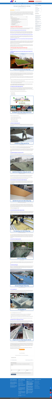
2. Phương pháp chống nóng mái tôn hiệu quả (15, 18)
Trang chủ (11, 3)
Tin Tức (37, 3)
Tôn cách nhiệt (36, 9)
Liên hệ (35, 3)
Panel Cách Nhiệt (19, 3)
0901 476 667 (27, 389)
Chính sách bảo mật (37, 382)
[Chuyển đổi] (41, 8)
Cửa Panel (36, 7)
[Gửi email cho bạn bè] (21, 353)
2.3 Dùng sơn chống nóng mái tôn (14, 20)
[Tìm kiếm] (15, 1)
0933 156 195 (29, 382)
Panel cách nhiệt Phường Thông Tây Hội (38, 21)
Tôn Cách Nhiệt (25, 3)
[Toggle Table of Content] (26, 16)
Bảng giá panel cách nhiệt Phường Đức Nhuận (38, 15)
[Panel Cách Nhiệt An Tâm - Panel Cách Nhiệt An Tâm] (12, 1)
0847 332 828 (27, 386)
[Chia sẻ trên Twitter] (20, 353)
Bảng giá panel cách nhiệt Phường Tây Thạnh (38, 28)
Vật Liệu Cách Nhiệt (30, 3)
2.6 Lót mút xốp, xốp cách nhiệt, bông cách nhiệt (15, 22)
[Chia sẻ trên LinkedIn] (24, 353)
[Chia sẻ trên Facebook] (19, 353)
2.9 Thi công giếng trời (13, 24)
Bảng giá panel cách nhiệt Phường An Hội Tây (38, 17)
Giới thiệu (15, 3)
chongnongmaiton (26, 355)
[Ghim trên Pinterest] (22, 353)
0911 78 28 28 (27, 387)
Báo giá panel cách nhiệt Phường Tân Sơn (38, 30)
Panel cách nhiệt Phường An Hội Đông (38, 23)
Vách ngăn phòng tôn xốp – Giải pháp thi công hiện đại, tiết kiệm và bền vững (38, 26)
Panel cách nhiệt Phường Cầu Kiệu (38, 19)
